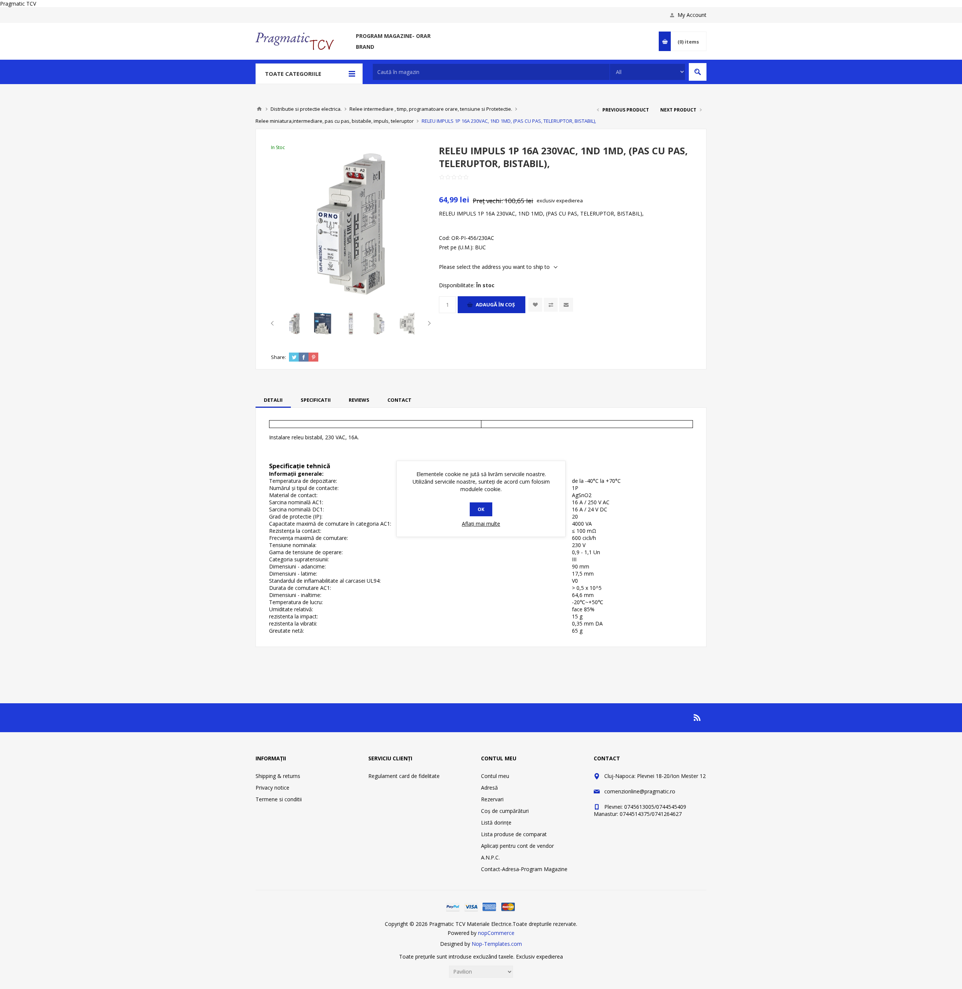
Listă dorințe (496, 822)
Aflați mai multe (481, 523)
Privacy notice (272, 787)
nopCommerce (496, 932)
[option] (294, 323)
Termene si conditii (279, 799)
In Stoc (278, 147)
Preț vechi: (488, 200)
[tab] (273, 400)
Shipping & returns (278, 775)
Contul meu (495, 775)
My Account (692, 14)
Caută (697, 72)
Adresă (489, 787)
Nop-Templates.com (497, 943)
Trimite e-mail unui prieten (566, 305)
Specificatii (316, 400)
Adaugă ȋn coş (495, 304)
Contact (399, 400)
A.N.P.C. (490, 857)
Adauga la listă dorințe (535, 305)
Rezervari (492, 799)
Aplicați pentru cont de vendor (517, 845)
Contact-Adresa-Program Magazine (524, 869)
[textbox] (491, 72)
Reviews (359, 400)
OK (481, 509)
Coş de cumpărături (505, 810)
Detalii (273, 400)
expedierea (569, 200)
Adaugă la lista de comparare (551, 305)
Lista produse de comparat (514, 834)
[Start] (259, 109)
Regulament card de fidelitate (404, 775)
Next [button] (428, 323)
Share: (278, 357)
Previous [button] (274, 323)
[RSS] (697, 718)
